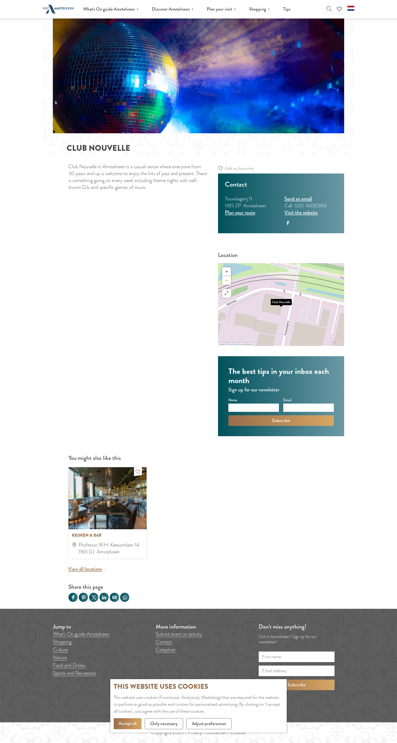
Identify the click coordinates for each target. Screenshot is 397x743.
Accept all (128, 723)
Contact (164, 642)
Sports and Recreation (74, 673)
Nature (60, 657)
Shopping (62, 642)
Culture (60, 649)
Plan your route (240, 212)
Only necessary (164, 723)
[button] (281, 304)
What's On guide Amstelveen (81, 634)
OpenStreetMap (235, 344)
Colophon (166, 649)
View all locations (85, 569)
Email (287, 400)
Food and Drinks (69, 665)
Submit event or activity (179, 634)
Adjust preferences (209, 723)
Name (232, 400)
